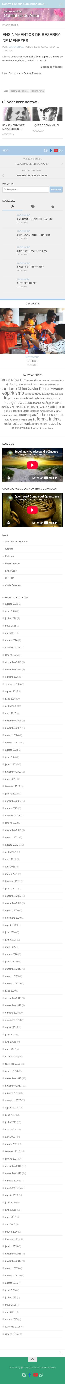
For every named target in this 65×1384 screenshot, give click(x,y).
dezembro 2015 (13, 1253)
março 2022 (11, 808)
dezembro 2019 (13, 968)
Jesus (27, 403)
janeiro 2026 (11, 655)
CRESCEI (32, 361)
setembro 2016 (13, 1188)
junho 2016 (10, 1209)
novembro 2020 (13, 903)
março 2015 (11, 1319)
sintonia (26, 423)
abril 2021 (10, 866)
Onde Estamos (13, 585)
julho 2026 (10, 611)
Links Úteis (11, 570)
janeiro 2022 (11, 822)
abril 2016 (10, 1224)
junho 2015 (10, 1297)
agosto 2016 (11, 1195)
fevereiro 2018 (12, 1063)
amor (5, 379)
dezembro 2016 (13, 1166)
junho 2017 (10, 1122)
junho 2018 (10, 1042)
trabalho (55, 424)
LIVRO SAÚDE (23, 215)
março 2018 (11, 1056)
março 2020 (11, 954)
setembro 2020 (13, 917)
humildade (32, 398)
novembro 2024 (13, 728)
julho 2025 (10, 698)
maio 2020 (10, 947)
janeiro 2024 (11, 764)
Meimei (57, 411)
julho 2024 (10, 757)
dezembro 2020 (13, 895)
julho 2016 (10, 1202)
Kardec (52, 406)
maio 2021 (10, 859)
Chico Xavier (28, 389)
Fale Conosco (12, 563)
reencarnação (25, 420)
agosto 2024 (11, 749)
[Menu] (61, 4)
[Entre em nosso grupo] (61, 150)
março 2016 (11, 1231)
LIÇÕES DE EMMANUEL (45, 125)
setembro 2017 (13, 1100)
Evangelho (48, 393)
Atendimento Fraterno (16, 541)
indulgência (13, 402)
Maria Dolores (31, 410)
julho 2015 (10, 1290)
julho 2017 (10, 1115)
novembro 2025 (13, 669)
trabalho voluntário (22, 427)
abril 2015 (10, 1312)
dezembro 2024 (13, 720)
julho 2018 (10, 1034)
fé (6, 397)
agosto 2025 (11, 691)
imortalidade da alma (50, 398)
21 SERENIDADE (26, 283)
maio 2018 (10, 1049)
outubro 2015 (12, 1268)
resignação (11, 423)
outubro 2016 (12, 1180)
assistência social (38, 380)
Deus (43, 389)
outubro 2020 (12, 910)
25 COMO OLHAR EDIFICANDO (34, 219)
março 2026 (11, 640)
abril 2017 (10, 1136)
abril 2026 (10, 633)
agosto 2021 (11, 844)
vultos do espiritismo (43, 428)
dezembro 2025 (13, 662)
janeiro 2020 (11, 961)
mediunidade (46, 411)
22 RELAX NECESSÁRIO (30, 267)
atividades (55, 381)
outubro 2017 (12, 1093)
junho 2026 (10, 618)
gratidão (11, 399)
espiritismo (13, 393)
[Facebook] (51, 150)
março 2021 (11, 874)
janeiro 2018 (11, 1071)
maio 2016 (10, 1217)
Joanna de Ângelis (43, 402)
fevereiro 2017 (12, 1151)
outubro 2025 (12, 676)
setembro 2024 (13, 742)
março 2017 (11, 1144)
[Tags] (32, 207)
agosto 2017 (11, 1107)
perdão (8, 419)
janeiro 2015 (11, 1334)
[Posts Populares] (53, 207)
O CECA (9, 578)
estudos (36, 393)
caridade (8, 388)
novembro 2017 (13, 1085)
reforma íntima (37, 91)
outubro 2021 (12, 837)
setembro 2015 (13, 1275)
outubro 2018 (12, 1012)
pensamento (54, 415)
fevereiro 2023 (12, 786)
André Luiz (18, 380)
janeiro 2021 (11, 888)
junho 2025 (10, 706)
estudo (28, 394)
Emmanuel (56, 389)
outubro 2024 (12, 735)
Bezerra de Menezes (19, 91)
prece (15, 420)
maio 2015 (10, 1304)
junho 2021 (10, 852)
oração (24, 415)
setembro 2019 (13, 983)
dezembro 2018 (13, 998)
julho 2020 (10, 932)
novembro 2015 (13, 1261)
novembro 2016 (13, 1173)
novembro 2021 (13, 830)
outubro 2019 (12, 976)
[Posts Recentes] (12, 207)
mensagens (7, 415)
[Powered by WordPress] (22, 1368)
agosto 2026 (11, 603)
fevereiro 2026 (12, 647)
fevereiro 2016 (12, 1239)
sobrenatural (40, 423)
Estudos (9, 556)
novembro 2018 (13, 1005)
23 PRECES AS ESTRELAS (32, 251)
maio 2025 (10, 713)
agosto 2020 (11, 925)
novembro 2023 (13, 771)
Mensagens (32, 357)
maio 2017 (10, 1129)
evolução (59, 394)
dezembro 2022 (13, 801)
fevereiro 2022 (12, 815)
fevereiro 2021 (12, 881)
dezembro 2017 (13, 1078)
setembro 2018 (13, 1020)
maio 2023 (10, 779)
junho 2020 (10, 939)
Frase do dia (10, 25)
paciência (37, 415)
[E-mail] (45, 150)
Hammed (21, 398)
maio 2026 (10, 625)
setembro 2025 (13, 684)
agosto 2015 (11, 1282)
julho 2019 (10, 990)
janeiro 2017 (11, 1158)
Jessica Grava (15, 47)
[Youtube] (56, 150)
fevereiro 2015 (12, 1326)
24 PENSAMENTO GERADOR (33, 235)
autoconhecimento (28, 384)
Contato (9, 548)
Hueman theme (49, 1367)
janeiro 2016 (11, 1246)
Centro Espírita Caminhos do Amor (25, 4)
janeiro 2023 (11, 793)
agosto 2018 (11, 1027)
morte (16, 415)
